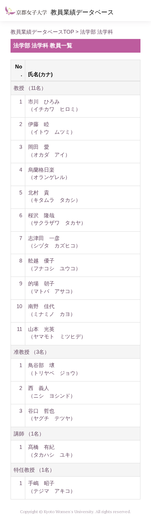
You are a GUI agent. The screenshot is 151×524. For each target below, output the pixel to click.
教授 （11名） (30, 88)
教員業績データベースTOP (42, 32)
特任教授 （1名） (34, 470)
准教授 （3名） (32, 352)
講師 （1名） (29, 434)
